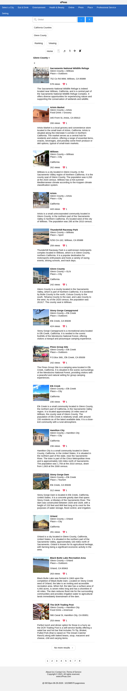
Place (90, 7)
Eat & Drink (23, 7)
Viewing (52, 43)
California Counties (43, 27)
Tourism (62, 480)
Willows (70, 71)
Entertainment (38, 7)
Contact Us (60, 672)
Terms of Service (74, 672)
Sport (61, 235)
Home (50, 51)
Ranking (39, 43)
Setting (5, 13)
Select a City (8, 7)
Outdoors (62, 73)
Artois (69, 110)
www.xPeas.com (63, 676)
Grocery (67, 112)
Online (71, 7)
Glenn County (40, 35)
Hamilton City (72, 433)
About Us (50, 672)
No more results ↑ (63, 647)
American (68, 610)
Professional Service (106, 7)
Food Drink (55, 112)
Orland (69, 519)
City (60, 157)
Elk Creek (71, 313)
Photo (81, 7)
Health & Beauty (56, 7)
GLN (68, 271)
